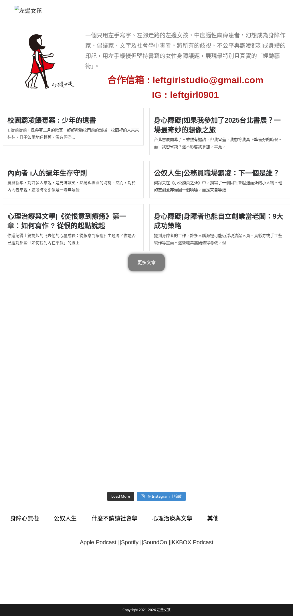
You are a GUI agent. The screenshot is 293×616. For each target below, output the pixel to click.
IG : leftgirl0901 (185, 95)
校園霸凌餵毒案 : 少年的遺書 (51, 120)
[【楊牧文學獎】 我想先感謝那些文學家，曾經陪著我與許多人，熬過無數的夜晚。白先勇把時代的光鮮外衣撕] (38, 299)
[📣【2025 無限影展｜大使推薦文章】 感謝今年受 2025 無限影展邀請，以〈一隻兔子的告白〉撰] (110, 299)
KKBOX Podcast (192, 542)
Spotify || (132, 542)
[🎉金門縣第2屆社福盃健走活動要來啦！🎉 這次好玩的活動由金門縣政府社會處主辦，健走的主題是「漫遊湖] (38, 383)
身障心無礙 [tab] (24, 518)
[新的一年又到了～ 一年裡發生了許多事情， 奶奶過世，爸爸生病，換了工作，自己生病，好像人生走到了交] (255, 425)
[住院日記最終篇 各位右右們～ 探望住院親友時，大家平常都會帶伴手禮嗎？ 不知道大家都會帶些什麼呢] (38, 425)
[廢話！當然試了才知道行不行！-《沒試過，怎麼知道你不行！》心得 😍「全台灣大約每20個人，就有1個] (38, 341)
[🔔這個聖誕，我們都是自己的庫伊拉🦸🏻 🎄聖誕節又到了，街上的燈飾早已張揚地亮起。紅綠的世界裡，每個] (110, 341)
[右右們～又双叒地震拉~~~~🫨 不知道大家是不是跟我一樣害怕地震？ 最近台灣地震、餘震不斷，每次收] (255, 383)
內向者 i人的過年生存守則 (47, 173)
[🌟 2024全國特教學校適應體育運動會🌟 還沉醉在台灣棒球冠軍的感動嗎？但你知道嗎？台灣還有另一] (183, 341)
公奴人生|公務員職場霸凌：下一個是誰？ (217, 173)
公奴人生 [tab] (65, 518)
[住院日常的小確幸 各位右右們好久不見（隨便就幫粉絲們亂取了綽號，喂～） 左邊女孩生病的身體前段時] (183, 425)
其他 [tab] (213, 518)
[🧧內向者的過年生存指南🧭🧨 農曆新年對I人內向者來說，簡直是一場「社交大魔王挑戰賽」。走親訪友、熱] (255, 299)
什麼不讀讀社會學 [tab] (114, 518)
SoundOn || (157, 542)
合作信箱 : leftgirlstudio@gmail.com (185, 80)
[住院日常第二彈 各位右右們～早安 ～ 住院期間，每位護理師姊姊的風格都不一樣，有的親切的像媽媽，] (110, 425)
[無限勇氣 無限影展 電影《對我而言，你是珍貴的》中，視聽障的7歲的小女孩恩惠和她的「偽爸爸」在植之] (110, 383)
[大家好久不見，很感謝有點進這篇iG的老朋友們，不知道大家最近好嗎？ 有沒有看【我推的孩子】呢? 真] (255, 467)
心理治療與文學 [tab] (172, 518)
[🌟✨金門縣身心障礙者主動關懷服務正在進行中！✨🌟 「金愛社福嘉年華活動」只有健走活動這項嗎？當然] (255, 341)
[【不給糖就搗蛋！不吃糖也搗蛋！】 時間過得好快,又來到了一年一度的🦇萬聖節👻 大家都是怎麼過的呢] (110, 467)
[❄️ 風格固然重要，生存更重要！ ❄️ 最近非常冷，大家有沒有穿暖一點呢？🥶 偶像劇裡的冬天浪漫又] (183, 299)
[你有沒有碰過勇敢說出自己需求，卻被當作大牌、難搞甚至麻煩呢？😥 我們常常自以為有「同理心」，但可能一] (38, 467)
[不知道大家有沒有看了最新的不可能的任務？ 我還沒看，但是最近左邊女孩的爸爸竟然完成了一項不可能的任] (183, 467)
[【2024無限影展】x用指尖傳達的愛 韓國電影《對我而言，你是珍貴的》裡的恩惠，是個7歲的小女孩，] (183, 383)
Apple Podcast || (100, 542)
